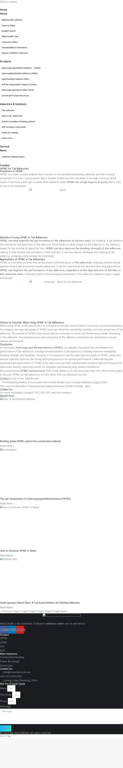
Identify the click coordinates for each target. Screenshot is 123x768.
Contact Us (6, 389)
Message (5, 706)
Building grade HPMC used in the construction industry (30, 441)
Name (3, 688)
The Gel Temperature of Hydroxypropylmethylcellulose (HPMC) (35, 498)
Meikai (63, 370)
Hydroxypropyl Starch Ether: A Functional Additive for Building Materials (40, 602)
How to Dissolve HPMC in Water (18, 550)
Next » (64, 611)
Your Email (6, 694)
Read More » (7, 445)
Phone (4, 701)
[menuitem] (5, 14)
